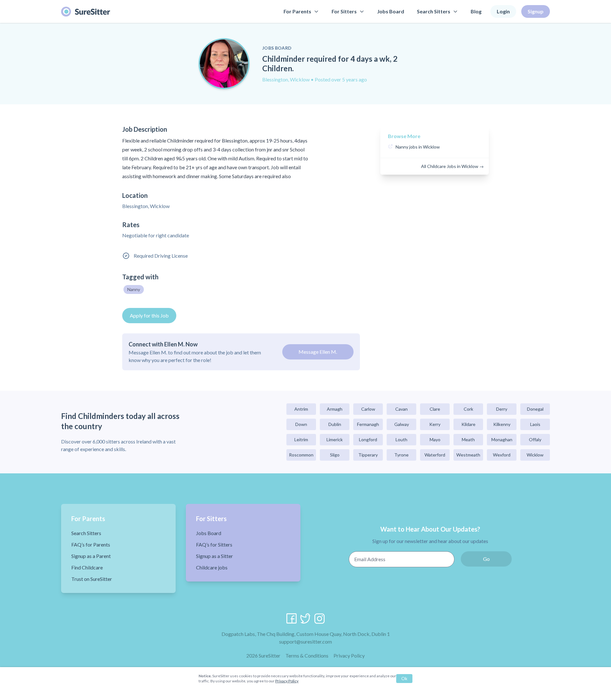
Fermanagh (368, 424)
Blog (476, 11)
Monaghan (501, 439)
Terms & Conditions (306, 655)
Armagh (334, 409)
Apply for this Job (149, 315)
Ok (404, 678)
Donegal (535, 409)
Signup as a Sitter (214, 556)
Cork (468, 409)
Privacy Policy (349, 655)
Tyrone (401, 454)
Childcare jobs (212, 567)
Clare (435, 409)
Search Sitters (433, 11)
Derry (501, 409)
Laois (535, 424)
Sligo (335, 454)
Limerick (335, 439)
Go (486, 559)
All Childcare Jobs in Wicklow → (452, 166)
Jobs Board (390, 11)
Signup (536, 11)
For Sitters (344, 11)
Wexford (501, 454)
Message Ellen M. (317, 352)
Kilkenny (501, 424)
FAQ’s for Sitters (214, 544)
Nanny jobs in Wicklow (418, 147)
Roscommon (301, 454)
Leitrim (301, 439)
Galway (401, 424)
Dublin (334, 424)
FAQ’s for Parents (90, 544)
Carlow (368, 409)
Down (301, 424)
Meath (468, 439)
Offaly (535, 439)
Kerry (434, 424)
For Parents (297, 11)
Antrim (301, 409)
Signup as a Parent (91, 556)
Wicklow (535, 454)
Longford (368, 439)
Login (503, 11)
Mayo (435, 439)
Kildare (468, 424)
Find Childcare (87, 567)
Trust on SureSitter (91, 579)
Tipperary (368, 454)
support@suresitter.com (305, 641)
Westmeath (468, 454)
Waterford (435, 454)
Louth (401, 439)
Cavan (401, 409)
